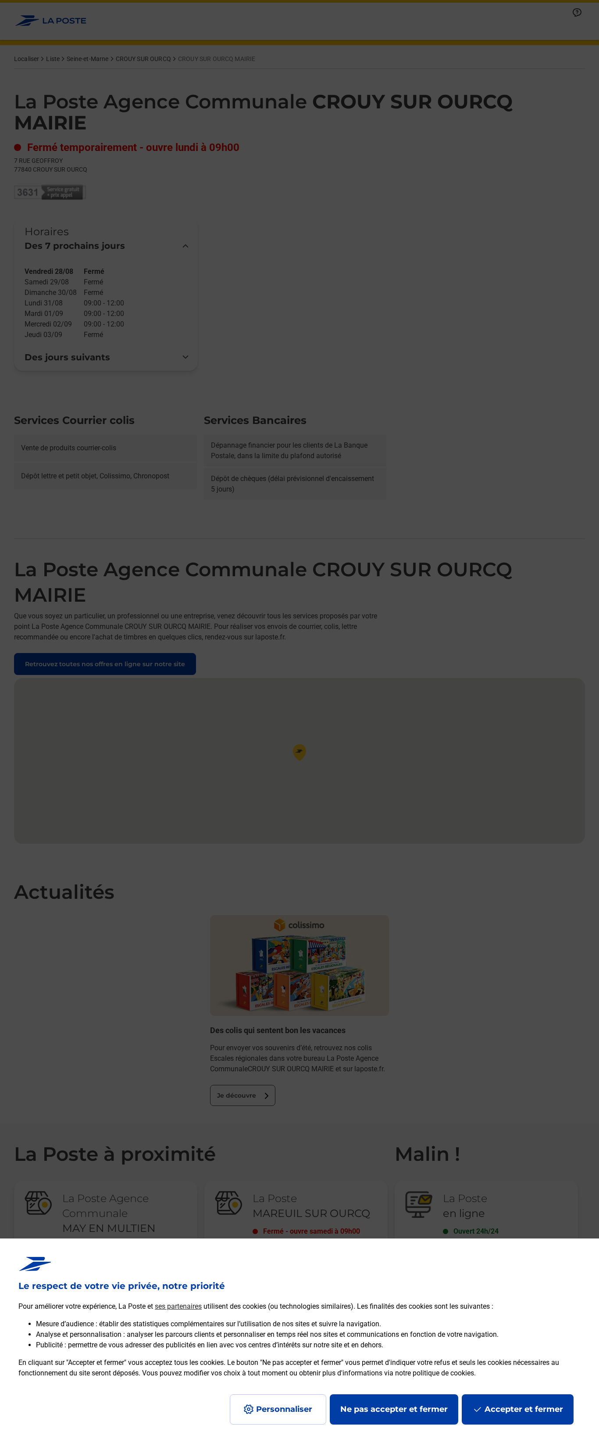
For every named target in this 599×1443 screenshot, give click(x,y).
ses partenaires (178, 1306)
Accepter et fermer (524, 1409)
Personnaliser (284, 1409)
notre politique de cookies (434, 1373)
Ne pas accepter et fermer (394, 1409)
